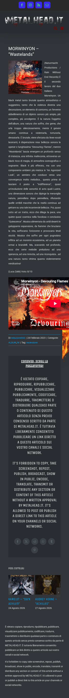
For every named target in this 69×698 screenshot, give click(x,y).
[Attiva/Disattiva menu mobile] (62, 28)
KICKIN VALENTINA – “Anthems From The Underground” (20, 603)
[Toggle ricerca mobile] (55, 28)
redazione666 (18, 338)
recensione (32, 342)
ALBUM (12, 342)
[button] (10, 595)
